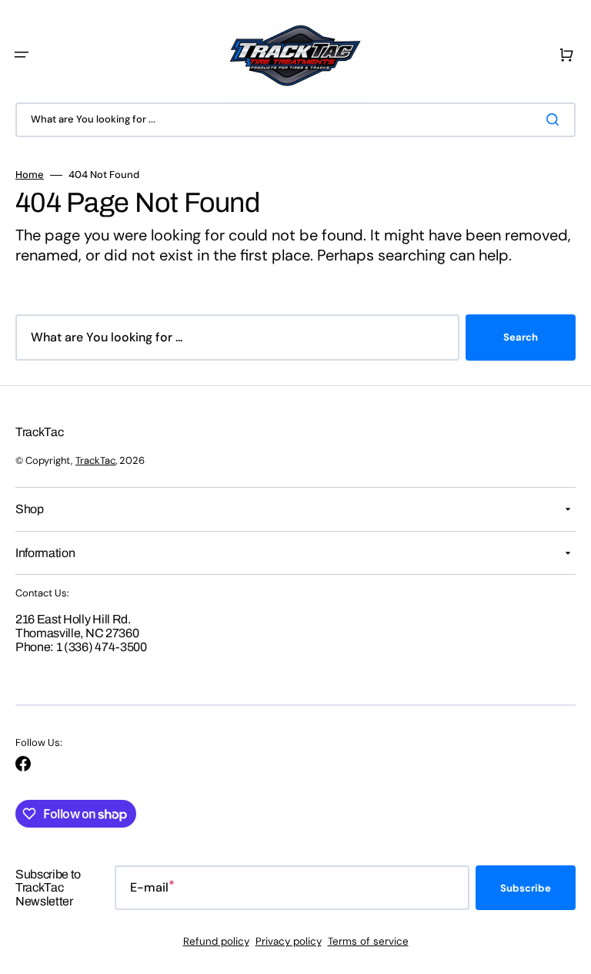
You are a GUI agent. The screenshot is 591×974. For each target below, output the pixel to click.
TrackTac (95, 460)
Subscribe (525, 888)
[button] (21, 55)
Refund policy (216, 941)
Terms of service (368, 941)
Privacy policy (288, 941)
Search (520, 337)
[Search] (556, 119)
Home (29, 175)
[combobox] (295, 119)
